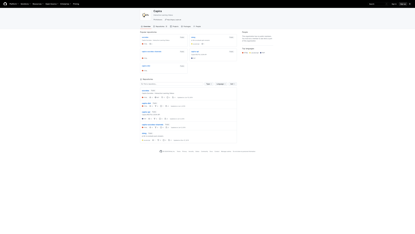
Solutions (25, 4)
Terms (178, 151)
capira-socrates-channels (152, 125)
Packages (187, 26)
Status (197, 151)
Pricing (76, 4)
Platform (13, 4)
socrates (145, 90)
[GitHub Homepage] (161, 151)
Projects (175, 26)
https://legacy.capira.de (174, 19)
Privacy (184, 151)
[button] (208, 84)
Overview (147, 26)
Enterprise (64, 4)
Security (191, 151)
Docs (211, 151)
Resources (37, 4)
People (198, 26)
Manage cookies (226, 151)
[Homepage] (5, 4)
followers (159, 19)
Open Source (51, 4)
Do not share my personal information (244, 151)
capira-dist (146, 103)
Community (204, 151)
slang (144, 133)
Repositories (161, 26)
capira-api (146, 112)
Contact (217, 151)
